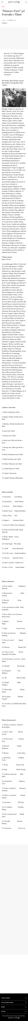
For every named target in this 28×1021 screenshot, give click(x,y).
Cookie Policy (21, 1015)
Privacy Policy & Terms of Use (9, 1015)
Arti (3, 6)
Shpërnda (4, 23)
